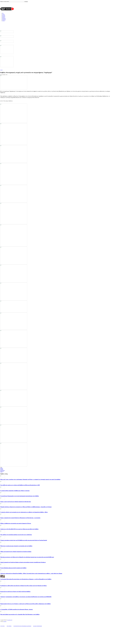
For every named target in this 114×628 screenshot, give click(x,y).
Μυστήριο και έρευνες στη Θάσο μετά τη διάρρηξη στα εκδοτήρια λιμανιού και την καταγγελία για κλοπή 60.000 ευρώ (27, 557)
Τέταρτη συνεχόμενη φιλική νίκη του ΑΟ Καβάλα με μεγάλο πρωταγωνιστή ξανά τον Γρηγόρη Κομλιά (23, 540)
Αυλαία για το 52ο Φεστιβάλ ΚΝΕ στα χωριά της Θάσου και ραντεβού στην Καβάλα (19, 529)
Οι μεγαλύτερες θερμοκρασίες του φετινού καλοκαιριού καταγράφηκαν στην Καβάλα (19, 496)
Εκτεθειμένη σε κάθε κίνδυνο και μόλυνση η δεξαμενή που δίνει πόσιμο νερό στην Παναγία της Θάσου (23, 585)
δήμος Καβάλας (2, 470)
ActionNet (4, 621)
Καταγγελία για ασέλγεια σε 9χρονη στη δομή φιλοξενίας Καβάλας (15, 591)
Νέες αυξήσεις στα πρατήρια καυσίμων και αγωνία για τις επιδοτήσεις (16, 534)
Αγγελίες (3, 20)
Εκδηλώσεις (4, 19)
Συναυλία (1, 469)
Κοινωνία (3, 15)
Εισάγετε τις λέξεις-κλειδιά (4, 1)
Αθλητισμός (4, 18)
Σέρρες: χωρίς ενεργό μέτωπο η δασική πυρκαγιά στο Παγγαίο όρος (15, 501)
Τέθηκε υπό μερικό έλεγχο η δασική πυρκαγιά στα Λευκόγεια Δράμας (15, 551)
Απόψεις (3, 14)
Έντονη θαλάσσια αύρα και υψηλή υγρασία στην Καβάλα (13, 567)
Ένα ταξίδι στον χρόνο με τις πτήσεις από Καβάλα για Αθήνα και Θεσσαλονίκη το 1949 (20, 485)
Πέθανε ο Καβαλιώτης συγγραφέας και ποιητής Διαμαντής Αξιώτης (15, 523)
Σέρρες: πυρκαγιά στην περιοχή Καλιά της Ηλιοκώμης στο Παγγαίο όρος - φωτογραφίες (20, 517)
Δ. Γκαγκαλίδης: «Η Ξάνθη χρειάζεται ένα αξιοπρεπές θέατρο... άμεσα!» (16, 609)
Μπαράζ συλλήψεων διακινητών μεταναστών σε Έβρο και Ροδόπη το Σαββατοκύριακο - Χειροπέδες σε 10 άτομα (25, 506)
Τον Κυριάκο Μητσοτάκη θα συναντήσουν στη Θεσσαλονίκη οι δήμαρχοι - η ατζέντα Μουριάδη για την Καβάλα (25, 579)
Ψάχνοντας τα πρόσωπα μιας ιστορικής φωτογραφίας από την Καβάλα (16, 545)
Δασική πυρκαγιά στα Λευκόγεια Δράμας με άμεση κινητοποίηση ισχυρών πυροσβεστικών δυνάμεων (23, 562)
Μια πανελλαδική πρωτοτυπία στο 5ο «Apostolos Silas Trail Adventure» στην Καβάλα (19, 614)
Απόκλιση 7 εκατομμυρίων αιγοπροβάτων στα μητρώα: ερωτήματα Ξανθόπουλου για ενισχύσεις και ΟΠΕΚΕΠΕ (25, 596)
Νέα (2, 13)
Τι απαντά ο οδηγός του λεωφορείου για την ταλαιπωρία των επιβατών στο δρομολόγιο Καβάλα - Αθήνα (24, 512)
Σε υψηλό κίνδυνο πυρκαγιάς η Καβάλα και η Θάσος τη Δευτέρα (14, 490)
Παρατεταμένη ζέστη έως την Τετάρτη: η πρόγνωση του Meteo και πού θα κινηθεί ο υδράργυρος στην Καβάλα (25, 603)
